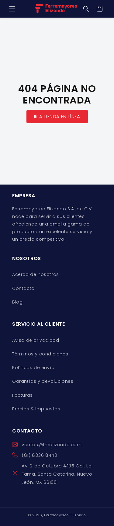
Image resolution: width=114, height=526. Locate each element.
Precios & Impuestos (36, 409)
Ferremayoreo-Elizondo (65, 515)
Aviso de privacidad (35, 340)
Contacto (23, 288)
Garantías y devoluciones (42, 381)
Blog (17, 302)
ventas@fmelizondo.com (52, 444)
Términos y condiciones (40, 354)
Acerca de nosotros (35, 274)
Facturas (22, 395)
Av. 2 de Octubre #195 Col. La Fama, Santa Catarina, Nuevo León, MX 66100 (57, 474)
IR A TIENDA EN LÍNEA (57, 116)
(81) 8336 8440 (39, 455)
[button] (12, 8)
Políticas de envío (33, 368)
